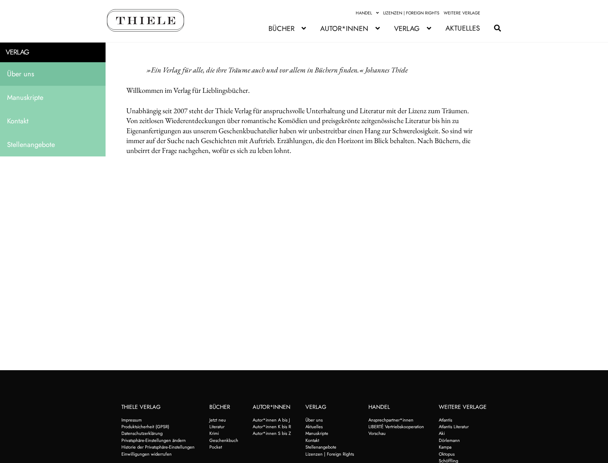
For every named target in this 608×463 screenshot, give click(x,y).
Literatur (216, 426)
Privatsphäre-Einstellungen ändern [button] (153, 440)
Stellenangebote (31, 145)
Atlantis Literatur (454, 426)
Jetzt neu (217, 420)
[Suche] (494, 28)
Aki (442, 433)
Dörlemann (449, 440)
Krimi (214, 433)
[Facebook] (488, 13)
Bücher (281, 29)
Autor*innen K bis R (272, 426)
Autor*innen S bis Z (272, 433)
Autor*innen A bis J (271, 420)
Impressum (131, 420)
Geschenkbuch (223, 440)
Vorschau (377, 433)
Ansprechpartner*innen (390, 420)
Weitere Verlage (462, 13)
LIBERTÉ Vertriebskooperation (396, 426)
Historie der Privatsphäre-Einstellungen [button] (158, 447)
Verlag (407, 29)
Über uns (20, 74)
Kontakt (17, 121)
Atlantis (445, 420)
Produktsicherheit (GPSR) (145, 426)
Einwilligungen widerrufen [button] (146, 454)
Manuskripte (25, 97)
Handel (364, 13)
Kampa (445, 447)
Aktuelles (462, 28)
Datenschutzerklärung (142, 433)
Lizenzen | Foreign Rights (411, 13)
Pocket (215, 447)
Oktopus (447, 454)
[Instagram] (497, 13)
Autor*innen (344, 29)
